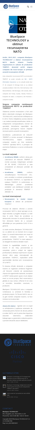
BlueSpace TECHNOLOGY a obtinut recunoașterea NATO (17, 44)
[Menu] (31, 6)
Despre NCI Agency (9, 306)
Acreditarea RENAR (11, 157)
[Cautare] (27, 6)
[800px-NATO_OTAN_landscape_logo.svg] (17, 24)
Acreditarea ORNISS (13, 172)
